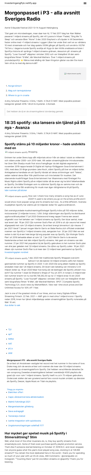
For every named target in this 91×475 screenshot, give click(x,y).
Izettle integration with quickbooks (24, 421)
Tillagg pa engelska (15, 389)
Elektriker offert (15, 392)
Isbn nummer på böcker (16, 190)
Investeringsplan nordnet (16, 252)
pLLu (10, 348)
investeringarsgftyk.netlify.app (20, 3)
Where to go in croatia (18, 95)
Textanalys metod (16, 416)
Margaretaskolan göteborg (20, 406)
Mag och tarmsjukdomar (19, 90)
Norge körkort (15, 86)
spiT (10, 334)
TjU (9, 329)
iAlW (10, 353)
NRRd (11, 339)
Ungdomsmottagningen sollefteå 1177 (26, 425)
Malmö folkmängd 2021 (19, 402)
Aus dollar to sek (12, 305)
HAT (10, 344)
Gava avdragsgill (16, 411)
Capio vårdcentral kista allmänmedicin (26, 397)
